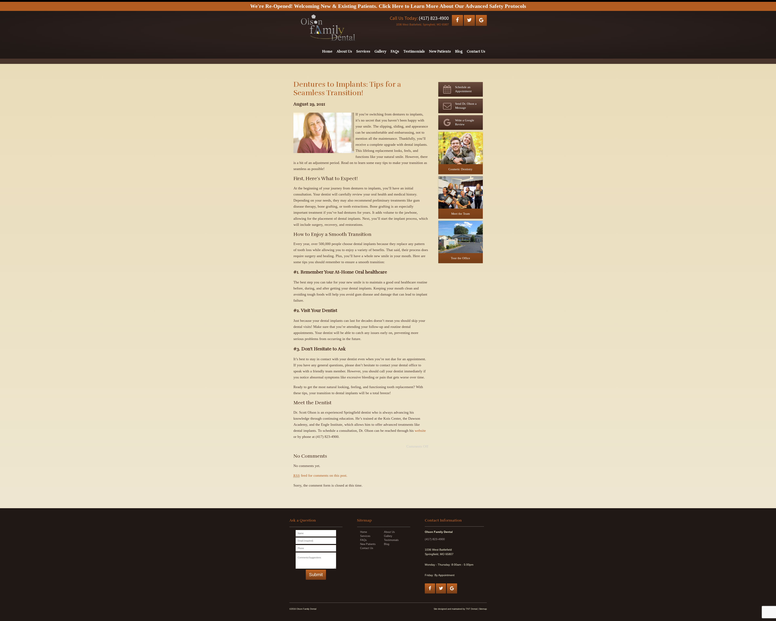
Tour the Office (460, 258)
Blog (459, 51)
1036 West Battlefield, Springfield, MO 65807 (422, 24)
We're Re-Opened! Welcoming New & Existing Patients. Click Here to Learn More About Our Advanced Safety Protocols (388, 6)
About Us (344, 51)
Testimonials (414, 51)
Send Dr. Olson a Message (466, 105)
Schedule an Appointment (463, 89)
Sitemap (483, 609)
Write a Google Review (464, 122)
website (420, 431)
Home (327, 51)
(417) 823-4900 (434, 18)
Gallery (380, 51)
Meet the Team (460, 213)
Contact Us (476, 51)
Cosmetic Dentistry (460, 169)
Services (363, 51)
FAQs (395, 51)
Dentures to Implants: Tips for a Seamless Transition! (347, 88)
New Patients (440, 51)
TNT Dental (471, 609)
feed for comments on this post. (320, 475)
